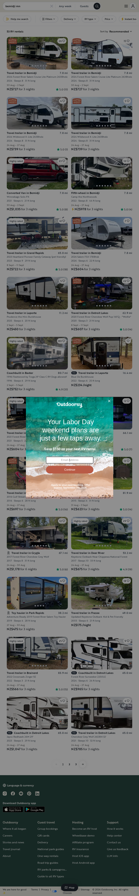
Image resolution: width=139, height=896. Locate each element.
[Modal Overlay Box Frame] (69, 448)
